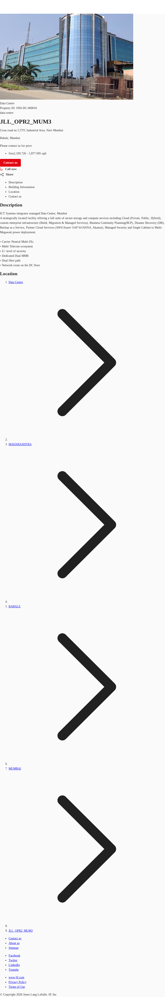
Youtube (14, 969)
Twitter (13, 960)
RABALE (15, 606)
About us (14, 943)
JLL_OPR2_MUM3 (21, 930)
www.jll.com (16, 977)
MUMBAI (15, 768)
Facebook (14, 955)
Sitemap (13, 947)
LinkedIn (14, 965)
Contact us (15, 938)
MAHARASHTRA (20, 444)
